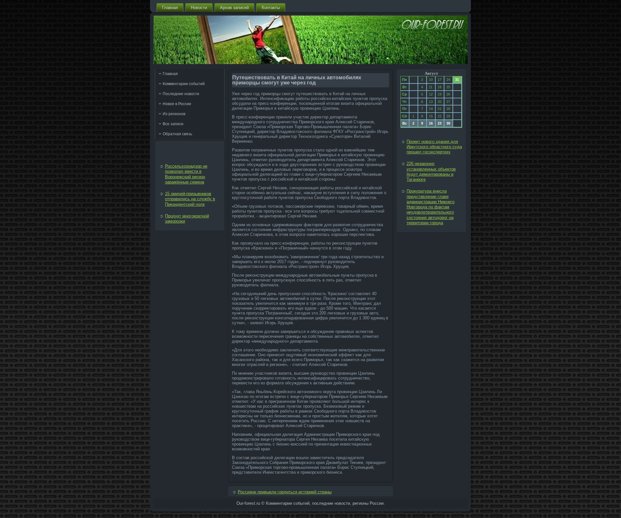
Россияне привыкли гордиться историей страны (285, 492)
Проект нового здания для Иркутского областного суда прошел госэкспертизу (434, 147)
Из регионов (174, 114)
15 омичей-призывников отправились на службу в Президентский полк (190, 199)
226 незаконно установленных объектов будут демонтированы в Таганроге (431, 171)
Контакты (271, 7)
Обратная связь (177, 134)
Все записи (173, 124)
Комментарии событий (184, 84)
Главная (170, 7)
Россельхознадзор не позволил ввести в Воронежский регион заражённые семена (186, 174)
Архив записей (234, 7)
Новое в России (177, 104)
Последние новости (181, 94)
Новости (199, 7)
